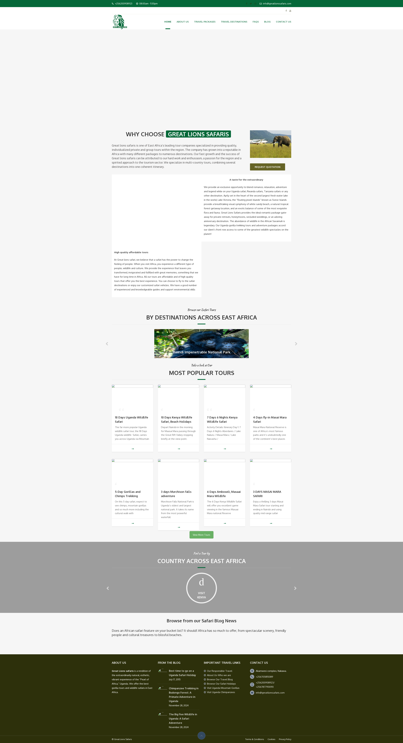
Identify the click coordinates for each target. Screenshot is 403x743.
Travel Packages (205, 21)
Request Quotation (267, 166)
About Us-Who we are (219, 675)
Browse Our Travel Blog (220, 679)
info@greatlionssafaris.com (270, 692)
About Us (183, 21)
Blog (267, 21)
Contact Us (283, 21)
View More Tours (201, 534)
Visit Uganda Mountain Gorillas (223, 687)
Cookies (271, 739)
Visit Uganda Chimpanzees (221, 692)
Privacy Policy (285, 739)
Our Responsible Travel (219, 670)
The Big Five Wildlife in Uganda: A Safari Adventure (183, 718)
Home (167, 21)
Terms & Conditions (254, 739)
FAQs (256, 21)
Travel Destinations (234, 21)
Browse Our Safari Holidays (221, 683)
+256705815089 (264, 676)
